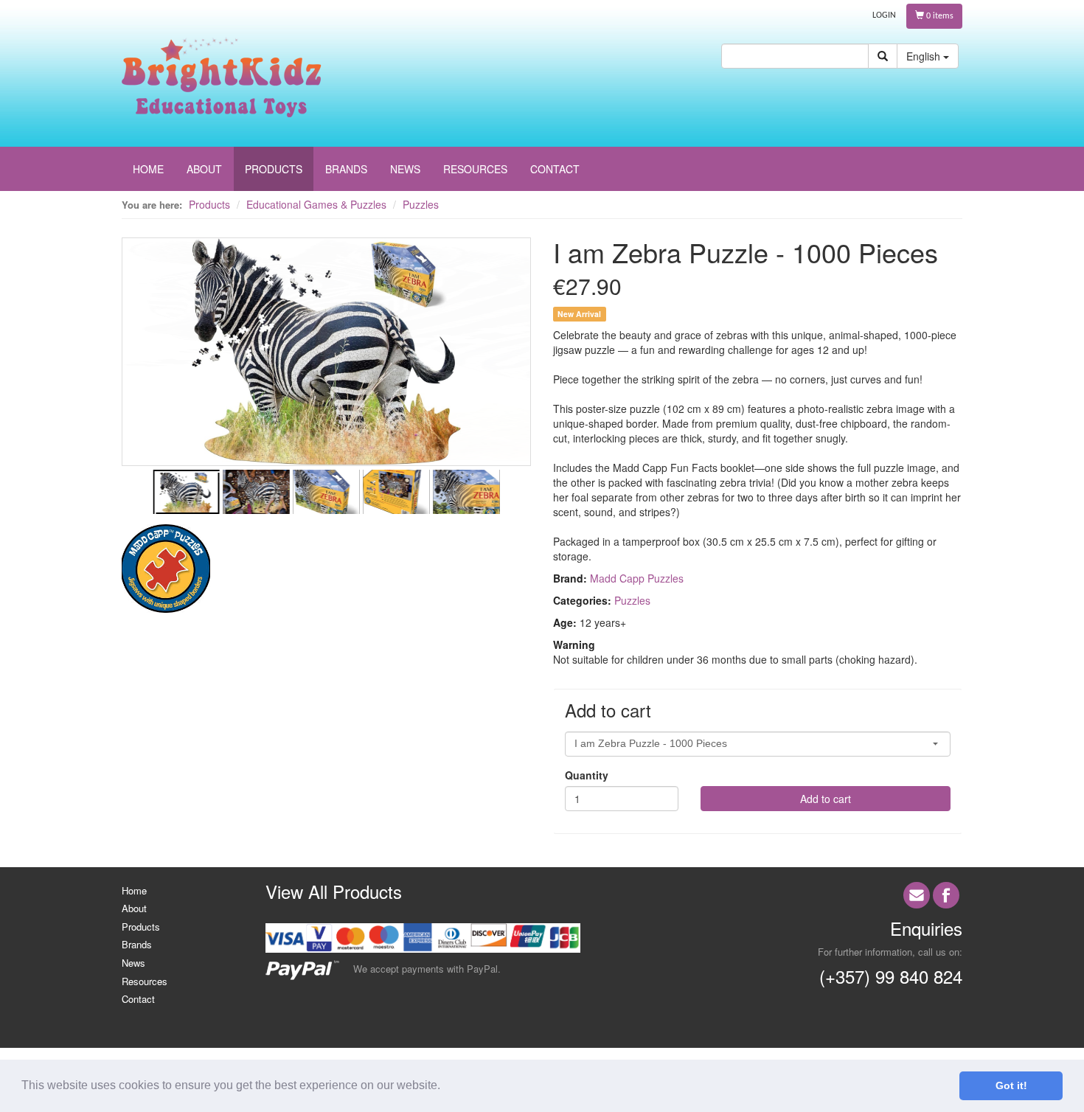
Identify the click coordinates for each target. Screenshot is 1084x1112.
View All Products (333, 891)
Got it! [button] (1011, 1085)
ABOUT (204, 168)
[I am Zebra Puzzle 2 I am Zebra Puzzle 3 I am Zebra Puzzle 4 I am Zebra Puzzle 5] (326, 373)
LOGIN (884, 15)
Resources (144, 981)
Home (134, 890)
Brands (137, 944)
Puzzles (421, 204)
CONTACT (555, 168)
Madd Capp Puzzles (637, 578)
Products (209, 204)
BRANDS (346, 168)
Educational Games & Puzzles (316, 204)
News (133, 963)
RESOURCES (475, 168)
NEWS (405, 168)
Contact (138, 999)
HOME (148, 168)
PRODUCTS (273, 168)
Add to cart (825, 798)
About (134, 908)
